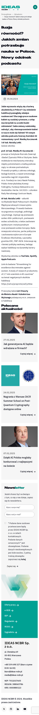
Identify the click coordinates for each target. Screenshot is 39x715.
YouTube (25, 256)
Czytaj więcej (26, 354)
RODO (7, 626)
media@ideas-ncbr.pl (14, 675)
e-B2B (7, 610)
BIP (6, 615)
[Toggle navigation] (35, 7)
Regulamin (9, 621)
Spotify (33, 256)
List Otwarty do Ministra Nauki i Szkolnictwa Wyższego (15, 294)
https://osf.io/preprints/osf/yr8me (16, 284)
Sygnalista (9, 632)
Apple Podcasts (8, 259)
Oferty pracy (10, 605)
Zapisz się (11, 566)
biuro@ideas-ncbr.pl (13, 671)
